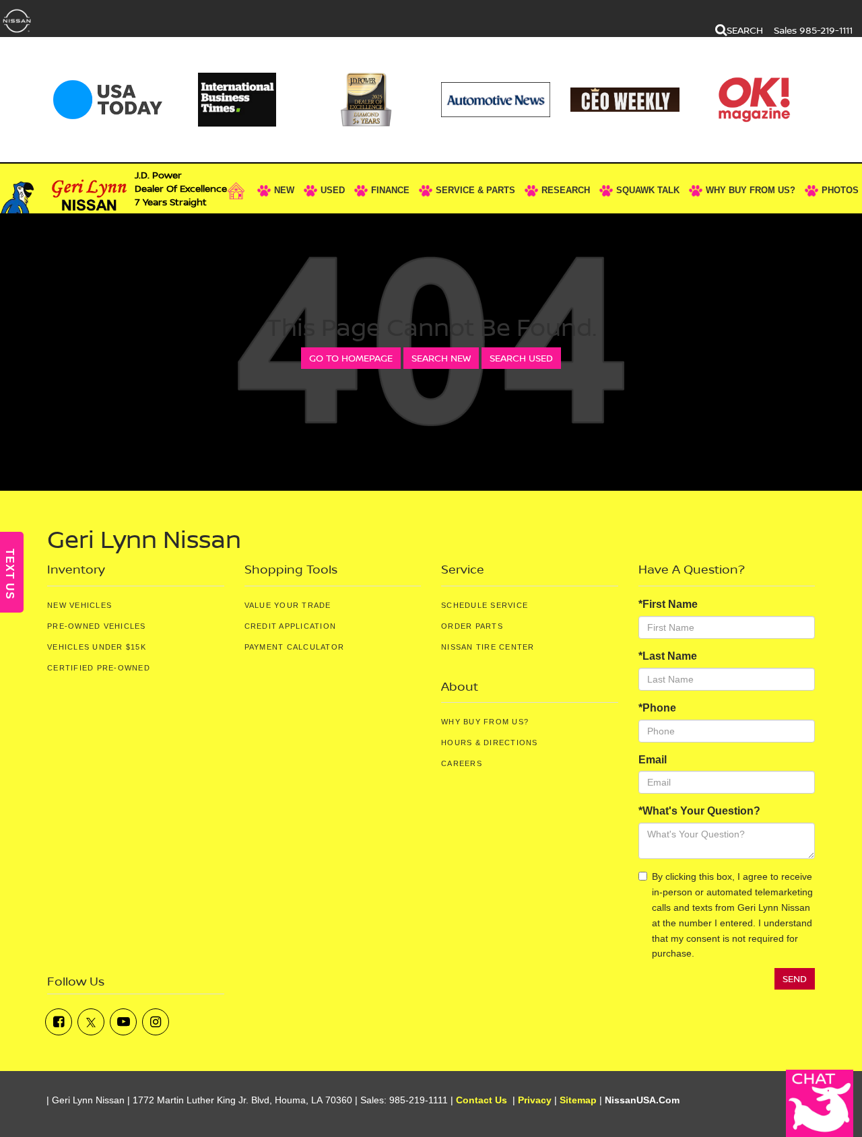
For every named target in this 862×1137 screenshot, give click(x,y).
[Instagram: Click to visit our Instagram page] (155, 1021)
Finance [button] (390, 190)
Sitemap (578, 1100)
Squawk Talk (647, 190)
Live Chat (819, 1103)
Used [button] (333, 190)
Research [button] (565, 190)
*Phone (657, 708)
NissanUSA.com (642, 1100)
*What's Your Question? (699, 811)
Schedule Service (484, 605)
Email (652, 759)
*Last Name (667, 656)
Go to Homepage (351, 357)
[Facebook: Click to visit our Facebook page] (58, 1021)
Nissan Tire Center (488, 647)
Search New (441, 357)
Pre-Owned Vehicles (96, 626)
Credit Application (290, 626)
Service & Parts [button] (475, 190)
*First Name (668, 604)
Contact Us (481, 1100)
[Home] (240, 190)
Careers (461, 763)
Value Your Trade (287, 605)
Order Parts (472, 626)
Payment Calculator (294, 647)
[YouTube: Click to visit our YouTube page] (123, 1021)
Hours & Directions (489, 742)
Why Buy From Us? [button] (750, 190)
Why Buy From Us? (485, 722)
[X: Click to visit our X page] (91, 1021)
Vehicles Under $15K (96, 647)
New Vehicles (79, 605)
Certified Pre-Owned (98, 668)
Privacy (535, 1100)
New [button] (284, 190)
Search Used (521, 357)
